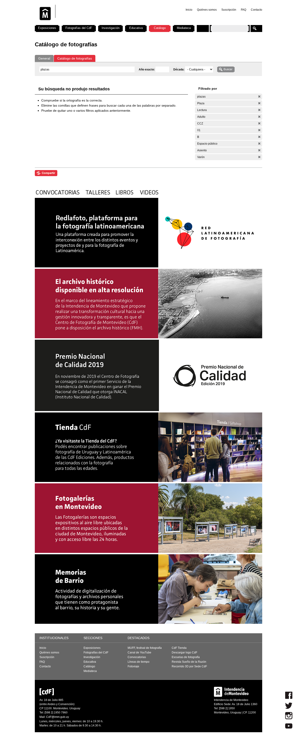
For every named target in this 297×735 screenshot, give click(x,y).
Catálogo (160, 28)
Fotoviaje (133, 666)
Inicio (189, 9)
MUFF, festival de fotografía (145, 647)
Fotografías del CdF (78, 28)
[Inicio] (96, 23)
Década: (179, 69)
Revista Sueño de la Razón (189, 661)
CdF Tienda (179, 647)
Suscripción (228, 9)
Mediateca (184, 28)
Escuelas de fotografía (186, 657)
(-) (259, 96)
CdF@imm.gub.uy (57, 717)
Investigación (110, 28)
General (44, 58)
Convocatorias (137, 657)
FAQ (243, 9)
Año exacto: (147, 69)
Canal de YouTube (139, 652)
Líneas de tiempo (138, 661)
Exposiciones (47, 28)
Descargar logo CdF (184, 652)
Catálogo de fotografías (74, 58)
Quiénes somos (207, 9)
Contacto (256, 9)
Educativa (136, 28)
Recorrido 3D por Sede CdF (189, 666)
